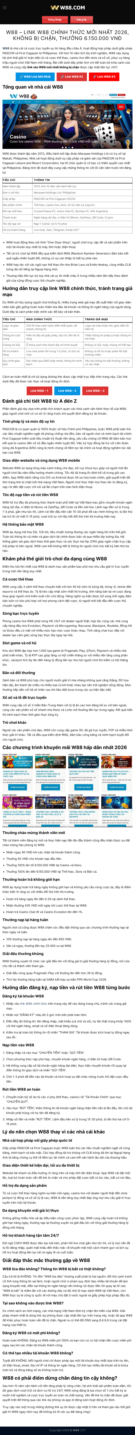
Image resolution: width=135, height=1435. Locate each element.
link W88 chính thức (33, 1003)
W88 (5, 48)
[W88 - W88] (68, 7)
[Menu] (4, 7)
